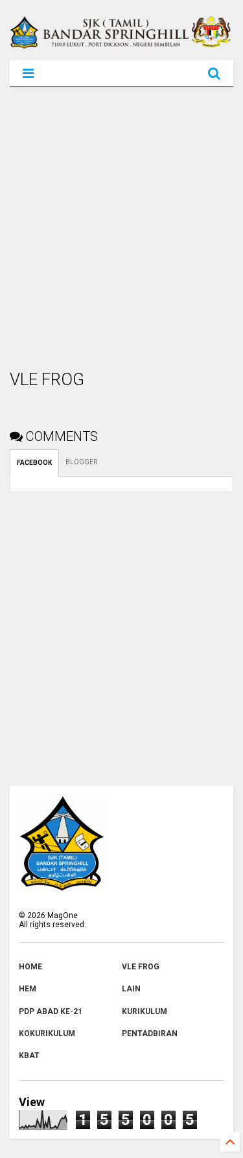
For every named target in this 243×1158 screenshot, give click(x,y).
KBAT (29, 1055)
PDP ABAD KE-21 (50, 1011)
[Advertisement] (121, 227)
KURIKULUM (144, 1011)
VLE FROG (140, 966)
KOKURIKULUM (47, 1033)
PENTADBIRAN (150, 1033)
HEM (27, 988)
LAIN (131, 988)
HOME (30, 966)
